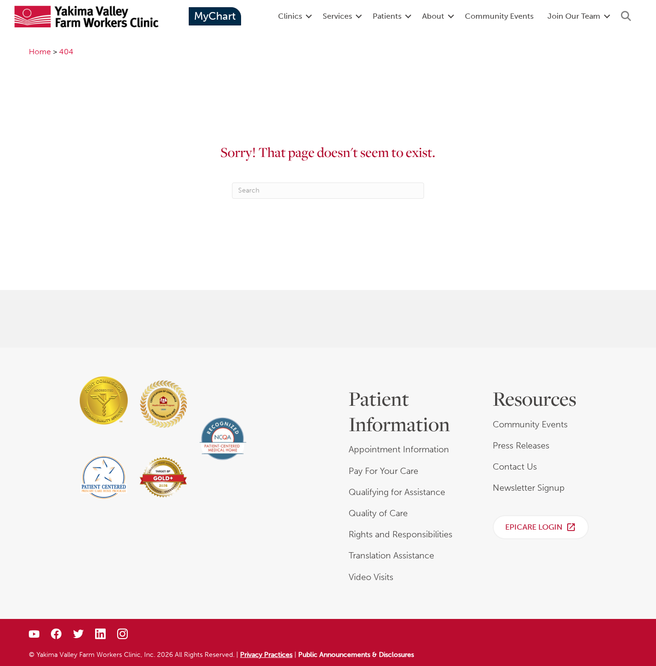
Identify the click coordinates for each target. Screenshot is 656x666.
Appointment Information (399, 449)
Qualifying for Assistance (397, 492)
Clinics (290, 16)
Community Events (499, 16)
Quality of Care (378, 513)
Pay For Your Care (383, 471)
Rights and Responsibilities (400, 534)
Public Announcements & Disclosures (356, 655)
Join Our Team (573, 16)
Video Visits (371, 577)
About (433, 16)
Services (337, 16)
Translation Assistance (391, 555)
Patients (387, 16)
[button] (309, 16)
